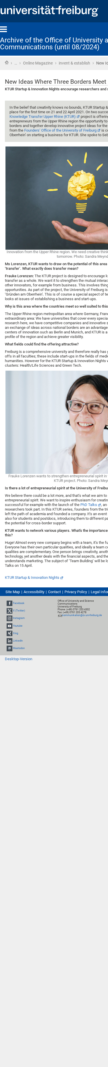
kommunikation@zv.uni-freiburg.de (82, 615)
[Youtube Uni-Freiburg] (9, 625)
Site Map (12, 592)
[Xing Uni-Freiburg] (9, 633)
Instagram (19, 618)
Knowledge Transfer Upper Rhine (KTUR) (43, 116)
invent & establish (74, 63)
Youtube (17, 625)
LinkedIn (18, 640)
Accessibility (34, 592)
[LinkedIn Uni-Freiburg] (9, 640)
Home (6, 62)
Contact (54, 592)
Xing (15, 633)
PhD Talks (88, 505)
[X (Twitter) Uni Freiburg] (9, 610)
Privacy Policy (76, 592)
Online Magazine (38, 63)
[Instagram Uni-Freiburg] (9, 618)
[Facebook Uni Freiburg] (9, 603)
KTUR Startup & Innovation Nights (32, 577)
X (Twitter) (19, 610)
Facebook (18, 603)
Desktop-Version (18, 659)
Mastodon (19, 648)
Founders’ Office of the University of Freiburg (60, 130)
